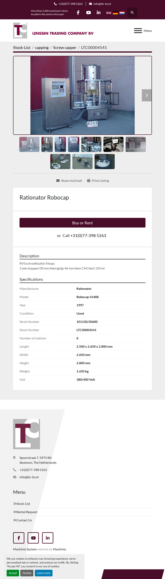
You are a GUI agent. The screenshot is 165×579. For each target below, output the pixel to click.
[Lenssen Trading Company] (26, 434)
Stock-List (23, 503)
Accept (13, 573)
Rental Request (26, 512)
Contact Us (24, 520)
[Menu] (138, 30)
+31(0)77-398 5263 (70, 3)
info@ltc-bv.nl (102, 3)
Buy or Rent (82, 222)
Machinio (59, 549)
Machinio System (25, 549)
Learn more (43, 573)
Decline (27, 573)
